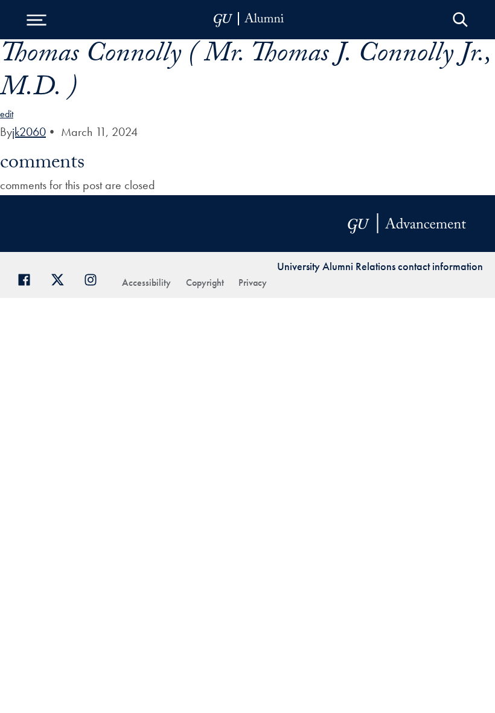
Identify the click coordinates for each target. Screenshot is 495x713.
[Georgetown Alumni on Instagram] (95, 278)
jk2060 (29, 132)
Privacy (252, 282)
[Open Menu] (36, 19)
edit (6, 114)
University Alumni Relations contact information (380, 266)
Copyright (205, 282)
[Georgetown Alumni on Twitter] (61, 278)
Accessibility (146, 282)
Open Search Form (460, 19)
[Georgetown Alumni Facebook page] (28, 278)
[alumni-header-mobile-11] (249, 19)
